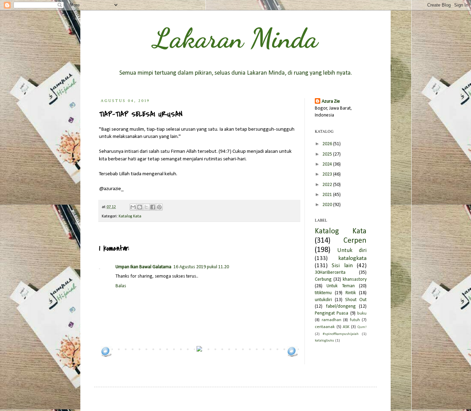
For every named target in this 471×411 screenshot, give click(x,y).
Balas (121, 286)
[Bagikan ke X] (146, 207)
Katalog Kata (130, 216)
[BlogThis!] (139, 207)
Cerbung (323, 279)
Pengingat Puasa (331, 313)
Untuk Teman (340, 286)
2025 (327, 154)
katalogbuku (324, 341)
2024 (327, 164)
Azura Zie (331, 101)
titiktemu (323, 293)
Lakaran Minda (235, 38)
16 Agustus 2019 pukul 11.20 (201, 267)
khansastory (355, 279)
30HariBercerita (330, 272)
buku (362, 313)
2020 (327, 204)
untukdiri (323, 299)
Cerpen (355, 241)
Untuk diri (352, 250)
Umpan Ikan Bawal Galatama (143, 267)
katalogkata (352, 258)
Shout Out (356, 299)
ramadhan (331, 320)
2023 (327, 174)
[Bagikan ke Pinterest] (159, 207)
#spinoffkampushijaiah (341, 334)
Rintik (350, 293)
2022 (327, 184)
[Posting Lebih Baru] (106, 356)
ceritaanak (325, 327)
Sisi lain (342, 266)
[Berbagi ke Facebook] (152, 207)
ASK (346, 327)
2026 (327, 144)
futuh (355, 320)
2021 (327, 194)
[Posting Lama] (292, 356)
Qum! (362, 327)
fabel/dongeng (341, 306)
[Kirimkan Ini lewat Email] (133, 207)
